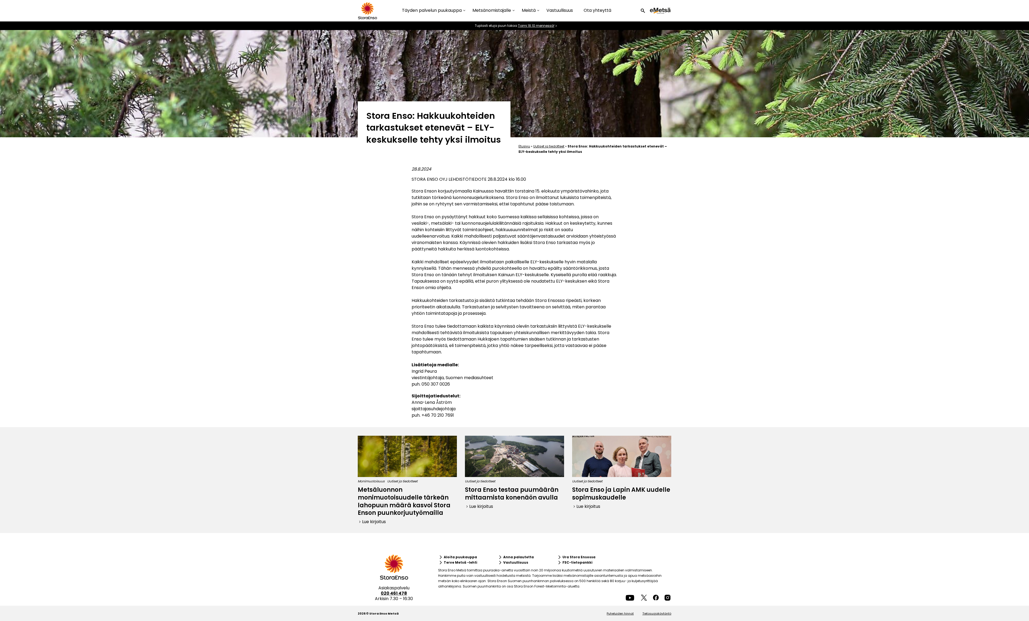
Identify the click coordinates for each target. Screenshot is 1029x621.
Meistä (529, 10)
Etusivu (524, 146)
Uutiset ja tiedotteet (548, 146)
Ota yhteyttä (597, 10)
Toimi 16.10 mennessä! (536, 25)
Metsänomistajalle (491, 10)
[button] (643, 10)
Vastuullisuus (559, 10)
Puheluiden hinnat (620, 613)
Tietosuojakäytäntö (656, 613)
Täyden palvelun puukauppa (432, 10)
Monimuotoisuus (371, 481)
